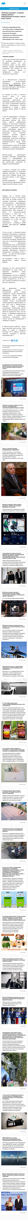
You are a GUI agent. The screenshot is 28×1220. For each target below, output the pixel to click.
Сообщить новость (14, 8)
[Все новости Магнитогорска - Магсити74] (3, 3)
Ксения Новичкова (5, 22)
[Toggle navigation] (24, 3)
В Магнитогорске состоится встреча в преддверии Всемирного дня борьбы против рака (12, 351)
